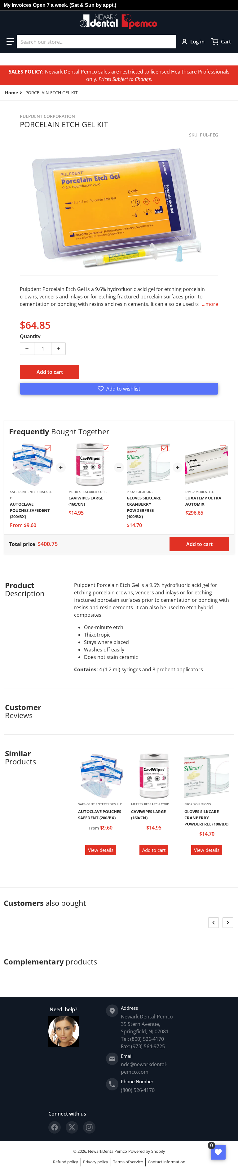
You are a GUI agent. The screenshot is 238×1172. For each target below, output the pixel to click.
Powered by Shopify (146, 1151)
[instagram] (89, 1127)
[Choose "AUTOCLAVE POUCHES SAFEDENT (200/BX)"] (48, 448)
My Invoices (18, 5)
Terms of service (128, 1162)
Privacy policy (95, 1162)
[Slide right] (228, 922)
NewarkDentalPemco (107, 1151)
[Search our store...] (169, 41)
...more (210, 304)
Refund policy (65, 1162)
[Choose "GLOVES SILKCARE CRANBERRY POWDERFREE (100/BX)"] (164, 448)
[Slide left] (213, 922)
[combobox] (96, 41)
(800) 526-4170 (138, 1090)
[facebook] (54, 1127)
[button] (10, 41)
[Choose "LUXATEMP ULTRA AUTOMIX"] (223, 448)
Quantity (30, 336)
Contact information (166, 1162)
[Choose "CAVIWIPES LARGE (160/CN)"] (106, 448)
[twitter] (72, 1127)
